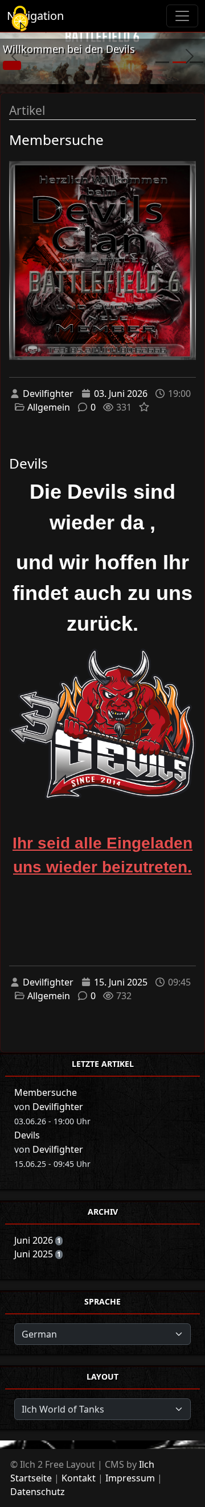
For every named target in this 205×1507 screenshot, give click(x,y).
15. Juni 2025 (120, 982)
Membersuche (56, 139)
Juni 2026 (34, 1240)
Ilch (146, 1464)
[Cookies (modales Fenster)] (20, 19)
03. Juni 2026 (120, 393)
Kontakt (79, 1478)
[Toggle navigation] (182, 16)
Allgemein (48, 407)
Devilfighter (48, 393)
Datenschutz (37, 1491)
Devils (28, 463)
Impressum (130, 1478)
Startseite (31, 1478)
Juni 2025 (34, 1254)
